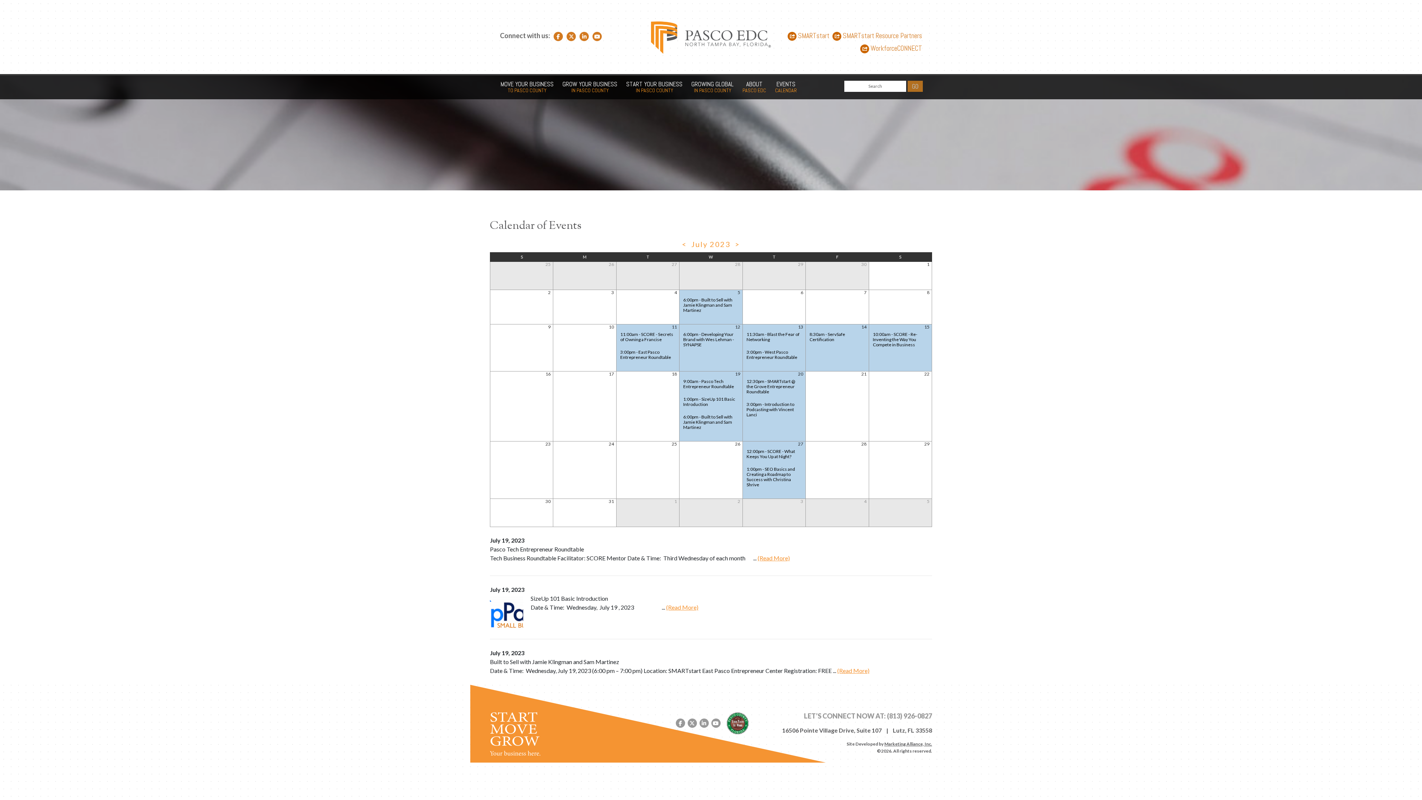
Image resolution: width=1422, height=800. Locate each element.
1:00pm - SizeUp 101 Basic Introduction (709, 401)
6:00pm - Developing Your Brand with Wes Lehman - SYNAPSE (708, 339)
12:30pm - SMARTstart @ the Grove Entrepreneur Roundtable (771, 386)
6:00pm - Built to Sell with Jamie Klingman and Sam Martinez (707, 305)
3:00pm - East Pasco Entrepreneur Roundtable (645, 354)
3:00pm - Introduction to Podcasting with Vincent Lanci (770, 409)
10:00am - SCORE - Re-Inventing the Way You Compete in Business (895, 339)
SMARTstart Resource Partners (881, 36)
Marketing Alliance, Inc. (908, 744)
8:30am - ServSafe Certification (827, 336)
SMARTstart (813, 36)
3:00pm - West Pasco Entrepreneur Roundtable (772, 354)
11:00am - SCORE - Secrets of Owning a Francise (646, 336)
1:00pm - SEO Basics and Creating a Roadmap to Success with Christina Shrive (771, 476)
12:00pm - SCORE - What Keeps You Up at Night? (771, 454)
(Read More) (774, 557)
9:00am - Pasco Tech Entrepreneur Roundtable (708, 384)
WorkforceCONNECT (895, 48)
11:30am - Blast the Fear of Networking (773, 336)
